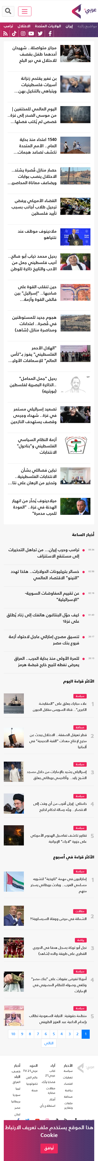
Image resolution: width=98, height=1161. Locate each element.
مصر (17, 1107)
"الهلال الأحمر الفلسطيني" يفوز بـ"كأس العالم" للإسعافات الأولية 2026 (33, 355)
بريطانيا (15, 1101)
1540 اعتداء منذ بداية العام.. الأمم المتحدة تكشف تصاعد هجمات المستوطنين (37, 147)
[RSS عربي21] (5, 33)
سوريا (16, 1095)
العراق (16, 1082)
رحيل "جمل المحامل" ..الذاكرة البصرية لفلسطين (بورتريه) (33, 385)
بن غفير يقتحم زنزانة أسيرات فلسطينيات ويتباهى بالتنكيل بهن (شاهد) (38, 85)
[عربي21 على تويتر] (40, 33)
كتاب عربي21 (50, 1073)
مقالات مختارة (50, 1090)
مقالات (80, 911)
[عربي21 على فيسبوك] (50, 33)
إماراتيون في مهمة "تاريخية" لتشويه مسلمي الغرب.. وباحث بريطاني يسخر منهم (59, 885)
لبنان (17, 1114)
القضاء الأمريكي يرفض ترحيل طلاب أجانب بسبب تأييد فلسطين (34, 207)
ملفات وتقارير (68, 1105)
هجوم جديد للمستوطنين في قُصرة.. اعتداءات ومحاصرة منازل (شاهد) (34, 324)
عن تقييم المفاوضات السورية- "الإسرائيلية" (52, 596)
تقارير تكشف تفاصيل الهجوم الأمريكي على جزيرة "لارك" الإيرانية (59, 838)
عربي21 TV (30, 1071)
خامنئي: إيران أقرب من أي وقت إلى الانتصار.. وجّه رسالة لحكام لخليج (60, 807)
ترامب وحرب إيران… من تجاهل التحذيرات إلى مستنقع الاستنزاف (44, 553)
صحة (35, 1090)
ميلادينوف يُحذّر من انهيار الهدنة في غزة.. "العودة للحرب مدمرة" (34, 507)
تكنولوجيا (32, 1083)
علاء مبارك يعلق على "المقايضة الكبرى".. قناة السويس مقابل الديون (60, 707)
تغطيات (68, 1077)
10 (13, 1034)
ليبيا (18, 1088)
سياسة (80, 696)
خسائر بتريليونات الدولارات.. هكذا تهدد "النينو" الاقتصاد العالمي (45, 575)
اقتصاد (68, 1083)
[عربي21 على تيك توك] (14, 33)
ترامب (8, 26)
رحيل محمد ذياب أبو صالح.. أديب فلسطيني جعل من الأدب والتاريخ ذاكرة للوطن (32, 262)
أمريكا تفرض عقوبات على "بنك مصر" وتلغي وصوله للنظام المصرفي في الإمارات (59, 985)
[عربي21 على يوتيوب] (31, 33)
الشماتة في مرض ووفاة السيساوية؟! (58, 919)
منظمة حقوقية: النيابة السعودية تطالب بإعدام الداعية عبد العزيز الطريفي (58, 1019)
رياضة (80, 940)
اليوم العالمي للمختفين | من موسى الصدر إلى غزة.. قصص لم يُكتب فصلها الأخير (32, 116)
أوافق (49, 1148)
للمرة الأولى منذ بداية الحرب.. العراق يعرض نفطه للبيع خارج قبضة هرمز (46, 662)
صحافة (80, 727)
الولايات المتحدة (48, 26)
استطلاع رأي (47, 1105)
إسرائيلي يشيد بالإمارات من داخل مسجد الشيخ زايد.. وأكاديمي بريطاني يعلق (57, 775)
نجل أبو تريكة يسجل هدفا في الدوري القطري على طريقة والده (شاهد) (60, 951)
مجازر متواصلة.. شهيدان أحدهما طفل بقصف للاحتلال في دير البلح (35, 54)
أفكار (52, 1099)
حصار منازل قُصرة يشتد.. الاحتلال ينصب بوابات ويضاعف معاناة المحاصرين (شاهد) (33, 177)
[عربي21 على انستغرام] (23, 33)
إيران (69, 26)
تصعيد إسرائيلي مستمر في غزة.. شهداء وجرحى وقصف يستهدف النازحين (34, 415)
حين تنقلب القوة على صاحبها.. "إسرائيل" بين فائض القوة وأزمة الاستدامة (36, 294)
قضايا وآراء (48, 1082)
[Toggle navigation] (24, 11)
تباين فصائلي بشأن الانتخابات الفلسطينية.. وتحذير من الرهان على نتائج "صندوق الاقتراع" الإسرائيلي (33, 477)
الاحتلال (24, 26)
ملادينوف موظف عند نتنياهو (37, 234)
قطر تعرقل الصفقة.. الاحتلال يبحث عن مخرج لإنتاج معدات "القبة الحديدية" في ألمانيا (58, 741)
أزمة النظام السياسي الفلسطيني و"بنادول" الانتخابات (37, 446)
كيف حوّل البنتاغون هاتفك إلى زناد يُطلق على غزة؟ (43, 618)
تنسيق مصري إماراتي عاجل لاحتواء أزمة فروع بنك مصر (44, 640)
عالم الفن (32, 1077)
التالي (49, 1043)
